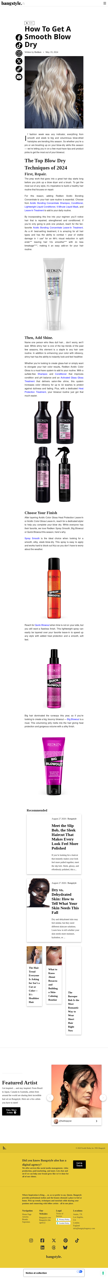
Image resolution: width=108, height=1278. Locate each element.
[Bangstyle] (11, 3)
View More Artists (11, 1111)
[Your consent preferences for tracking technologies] (103, 1273)
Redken (37, 52)
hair (30, 23)
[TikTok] (19, 45)
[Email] (19, 77)
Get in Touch (79, 1164)
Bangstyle (72, 819)
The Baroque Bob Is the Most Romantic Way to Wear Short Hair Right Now (73, 1011)
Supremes (26, 1222)
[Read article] (38, 835)
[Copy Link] (19, 69)
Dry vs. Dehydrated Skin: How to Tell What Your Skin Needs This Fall (65, 901)
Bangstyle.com (45, 1218)
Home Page (26, 1214)
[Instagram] (19, 53)
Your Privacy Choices (63, 1271)
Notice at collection (36, 1273)
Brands (25, 1219)
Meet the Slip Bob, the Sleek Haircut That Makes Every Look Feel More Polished (65, 836)
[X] (19, 61)
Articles (25, 1217)
